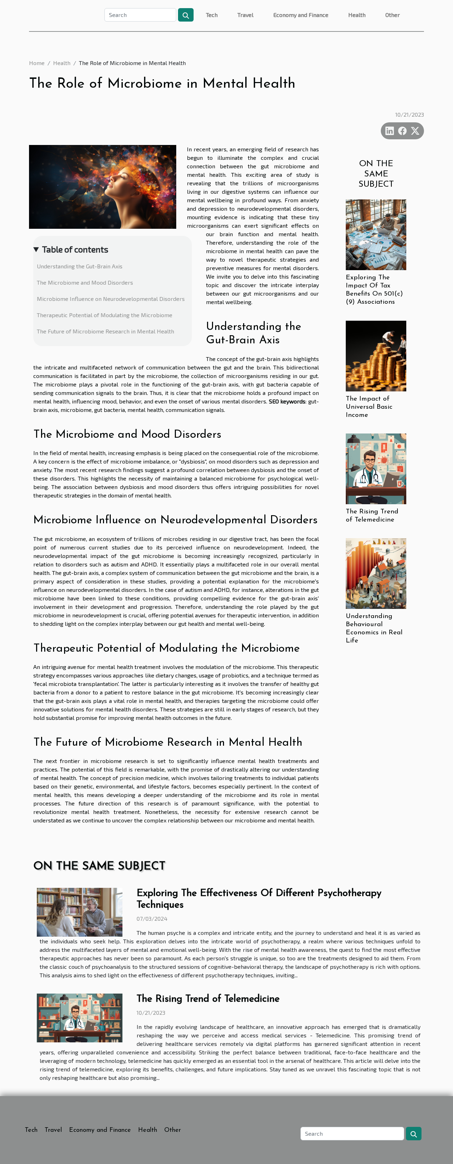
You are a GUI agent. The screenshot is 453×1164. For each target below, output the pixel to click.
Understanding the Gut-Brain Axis (79, 266)
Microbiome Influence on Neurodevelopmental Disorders (111, 298)
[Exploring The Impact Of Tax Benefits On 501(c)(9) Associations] (376, 234)
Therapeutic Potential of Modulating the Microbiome (104, 315)
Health (357, 14)
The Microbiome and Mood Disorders (85, 282)
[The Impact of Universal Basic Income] (376, 354)
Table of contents (75, 249)
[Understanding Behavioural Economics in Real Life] (376, 572)
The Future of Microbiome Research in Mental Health (105, 331)
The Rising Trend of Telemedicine (208, 999)
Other (392, 14)
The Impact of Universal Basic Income (369, 407)
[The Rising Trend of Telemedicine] (376, 468)
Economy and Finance (300, 14)
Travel (245, 14)
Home (37, 62)
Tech (212, 14)
